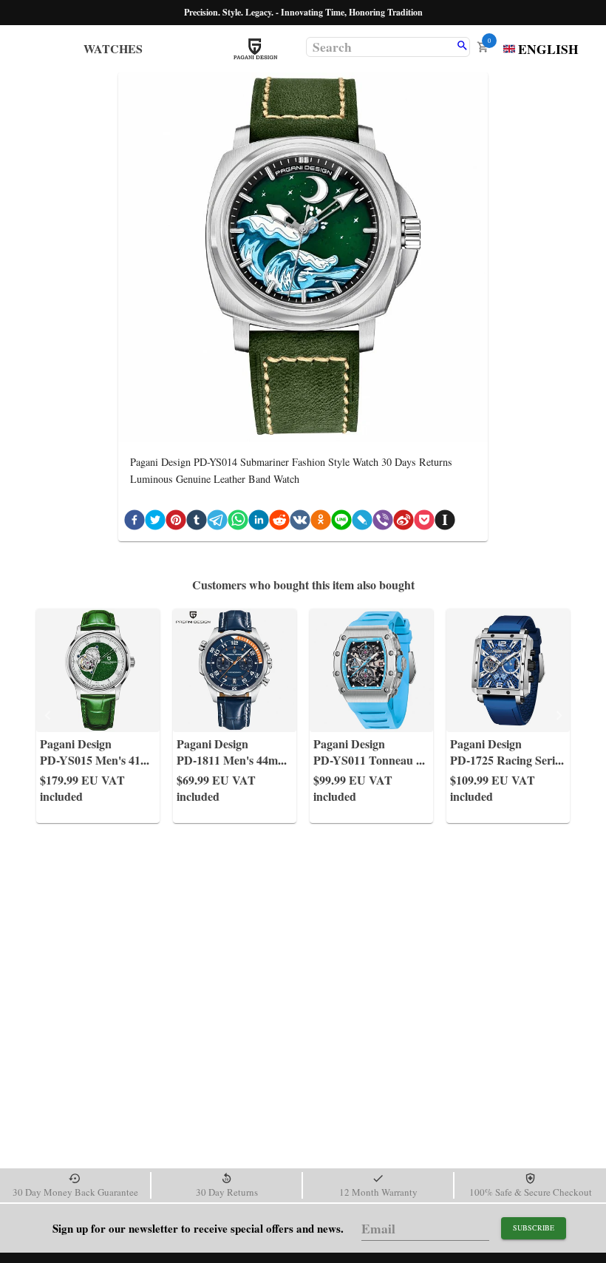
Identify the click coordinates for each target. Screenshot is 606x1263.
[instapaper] (445, 522)
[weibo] (403, 522)
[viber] (382, 522)
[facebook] (134, 522)
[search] (462, 46)
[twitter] (155, 522)
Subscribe (533, 1227)
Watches (113, 48)
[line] (341, 522)
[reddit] (279, 522)
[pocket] (424, 522)
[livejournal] (362, 522)
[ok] (320, 522)
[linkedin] (258, 522)
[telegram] (217, 522)
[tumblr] (196, 522)
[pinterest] (176, 522)
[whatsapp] (238, 522)
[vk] (300, 522)
